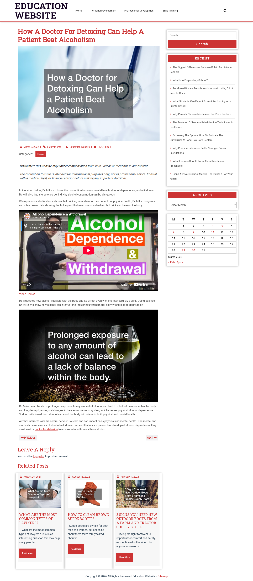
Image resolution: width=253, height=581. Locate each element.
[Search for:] (202, 35)
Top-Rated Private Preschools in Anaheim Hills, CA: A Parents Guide (201, 91)
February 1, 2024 (130, 476)
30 (193, 250)
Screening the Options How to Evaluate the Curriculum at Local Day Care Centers (196, 138)
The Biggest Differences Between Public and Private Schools (201, 70)
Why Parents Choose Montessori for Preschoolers (202, 114)
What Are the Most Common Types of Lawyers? (38, 518)
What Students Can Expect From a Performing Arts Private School (200, 104)
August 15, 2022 (81, 476)
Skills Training (170, 10)
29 (183, 250)
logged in (38, 456)
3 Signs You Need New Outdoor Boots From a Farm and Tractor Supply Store (136, 520)
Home (79, 10)
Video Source (27, 294)
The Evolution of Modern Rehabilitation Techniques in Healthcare (201, 125)
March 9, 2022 (31, 147)
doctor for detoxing (46, 429)
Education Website (80, 147)
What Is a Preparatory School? (190, 80)
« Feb (171, 262)
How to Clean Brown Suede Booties (88, 516)
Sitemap (163, 576)
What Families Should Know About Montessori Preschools (197, 163)
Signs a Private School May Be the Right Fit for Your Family (201, 176)
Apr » (180, 262)
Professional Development (139, 10)
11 (212, 232)
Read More (26, 551)
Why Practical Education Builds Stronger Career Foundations (198, 150)
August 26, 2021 (32, 476)
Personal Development (103, 10)
